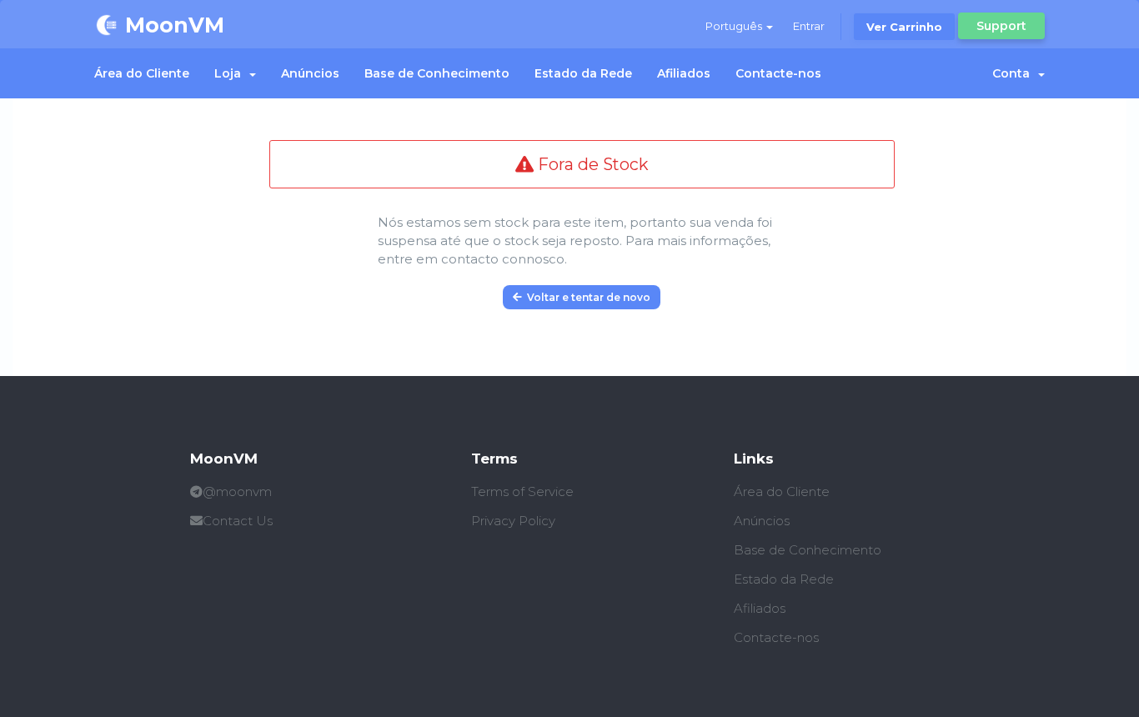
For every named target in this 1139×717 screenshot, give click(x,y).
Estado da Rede (583, 73)
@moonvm (237, 491)
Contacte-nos (778, 73)
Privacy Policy (513, 521)
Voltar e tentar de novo (586, 297)
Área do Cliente (141, 73)
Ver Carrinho (904, 26)
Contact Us (238, 521)
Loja (231, 73)
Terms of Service (522, 491)
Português (735, 26)
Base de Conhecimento (436, 73)
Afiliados (683, 73)
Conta (1014, 73)
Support (1001, 25)
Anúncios (310, 73)
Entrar (809, 26)
